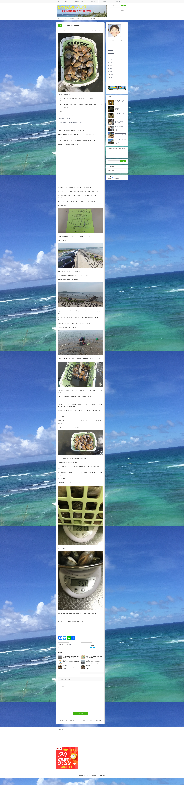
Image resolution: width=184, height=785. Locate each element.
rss (122, 10)
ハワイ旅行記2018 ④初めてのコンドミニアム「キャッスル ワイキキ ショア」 (120, 141)
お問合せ (66, 1)
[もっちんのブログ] (82, 11)
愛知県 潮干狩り (111, 74)
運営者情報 (118, 1)
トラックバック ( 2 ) (92, 672)
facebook (125, 10)
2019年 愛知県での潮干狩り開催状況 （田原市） (93, 668)
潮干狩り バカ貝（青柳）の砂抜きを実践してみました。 (92, 721)
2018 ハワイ (110, 56)
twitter (123, 10)
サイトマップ (92, 1)
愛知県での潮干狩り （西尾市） (65, 115)
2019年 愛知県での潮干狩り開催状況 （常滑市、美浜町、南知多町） (93, 662)
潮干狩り (70, 644)
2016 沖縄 (110, 68)
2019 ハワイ (110, 50)
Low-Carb (103, 775)
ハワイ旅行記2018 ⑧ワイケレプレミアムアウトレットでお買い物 (120, 134)
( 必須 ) (61, 686)
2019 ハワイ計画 (111, 53)
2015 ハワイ (110, 62)
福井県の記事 (110, 77)
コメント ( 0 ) (68, 672)
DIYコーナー (110, 80)
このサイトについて (79, 1)
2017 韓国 (110, 65)
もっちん (61, 30)
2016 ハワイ (110, 59)
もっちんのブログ (87, 775)
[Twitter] (92, 647)
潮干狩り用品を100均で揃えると (65, 118)
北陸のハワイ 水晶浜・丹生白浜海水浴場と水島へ (68, 720)
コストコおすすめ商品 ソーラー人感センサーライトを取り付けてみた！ (120, 128)
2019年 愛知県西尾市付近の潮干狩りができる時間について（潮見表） (71, 657)
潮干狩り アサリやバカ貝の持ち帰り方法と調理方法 (70, 122)
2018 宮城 (110, 71)
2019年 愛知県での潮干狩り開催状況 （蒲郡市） (70, 668)
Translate (117, 178)
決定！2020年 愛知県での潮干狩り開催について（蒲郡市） (71, 662)
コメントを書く (68, 30)
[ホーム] (58, 2)
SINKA (99, 775)
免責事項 (105, 1)
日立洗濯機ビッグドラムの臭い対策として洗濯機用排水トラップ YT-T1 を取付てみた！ (120, 121)
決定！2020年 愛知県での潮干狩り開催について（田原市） (94, 657)
